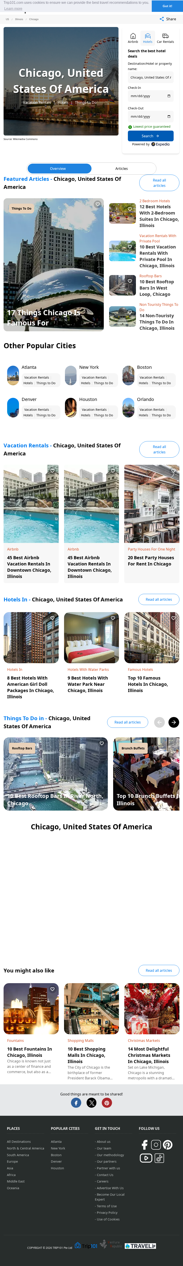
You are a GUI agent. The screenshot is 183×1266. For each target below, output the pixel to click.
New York (58, 1148)
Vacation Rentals (37, 102)
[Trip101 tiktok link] (159, 1158)
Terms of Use (107, 1206)
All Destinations (19, 1141)
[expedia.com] (160, 144)
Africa (11, 1175)
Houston (57, 1168)
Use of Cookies (108, 1219)
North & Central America (25, 1148)
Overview (58, 168)
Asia (10, 1168)
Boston (56, 1155)
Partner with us (108, 1168)
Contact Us (105, 1175)
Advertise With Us (110, 1188)
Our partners (106, 1161)
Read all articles (159, 183)
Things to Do (86, 102)
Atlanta (56, 1141)
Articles (121, 168)
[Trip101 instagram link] (156, 1144)
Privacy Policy (107, 1212)
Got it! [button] (167, 6)
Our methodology (110, 1155)
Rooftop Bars (150, 275)
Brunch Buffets (133, 748)
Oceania (13, 1188)
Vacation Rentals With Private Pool (157, 238)
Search (147, 135)
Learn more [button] (13, 8)
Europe (12, 1161)
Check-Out (135, 108)
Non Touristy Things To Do (158, 307)
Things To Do (21, 208)
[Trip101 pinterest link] (167, 1144)
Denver (56, 1161)
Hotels (63, 102)
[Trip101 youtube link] (146, 1158)
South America (18, 1155)
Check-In (134, 88)
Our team (104, 1148)
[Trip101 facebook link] (144, 1144)
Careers (102, 1181)
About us (103, 1141)
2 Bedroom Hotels (154, 200)
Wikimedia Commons (25, 139)
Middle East (16, 1181)
